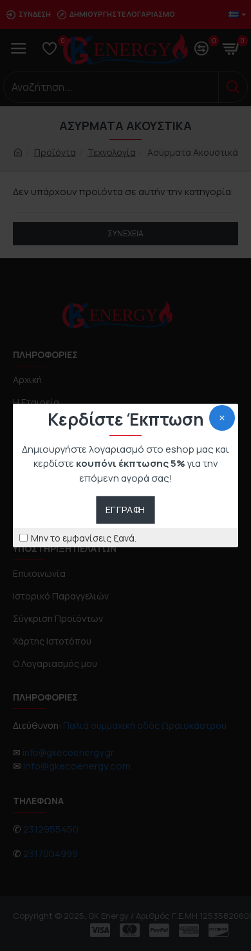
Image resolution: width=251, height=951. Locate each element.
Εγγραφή (125, 509)
